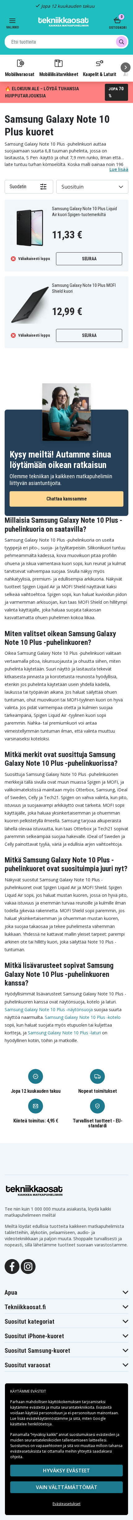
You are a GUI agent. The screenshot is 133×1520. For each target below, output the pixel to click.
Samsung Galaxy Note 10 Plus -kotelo (83, 1017)
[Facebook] (12, 1266)
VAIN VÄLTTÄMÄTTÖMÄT (66, 1487)
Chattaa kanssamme (66, 499)
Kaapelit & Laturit (99, 74)
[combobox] (66, 42)
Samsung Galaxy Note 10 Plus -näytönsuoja (49, 1009)
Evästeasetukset (66, 1503)
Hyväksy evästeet (66, 1470)
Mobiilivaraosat (19, 74)
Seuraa (89, 258)
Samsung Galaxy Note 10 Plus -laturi (64, 1033)
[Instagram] (28, 1266)
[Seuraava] (126, 67)
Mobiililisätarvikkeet (58, 74)
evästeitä (37, 1407)
